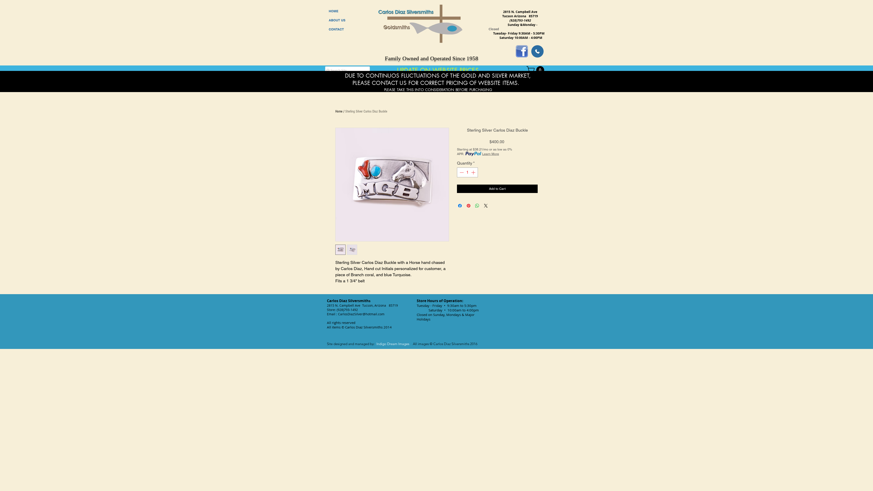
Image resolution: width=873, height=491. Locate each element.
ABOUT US (337, 20)
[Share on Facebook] (460, 205)
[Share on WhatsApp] (477, 205)
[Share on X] (486, 205)
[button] (536, 70)
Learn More (490, 154)
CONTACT (336, 29)
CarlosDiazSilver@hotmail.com (361, 314)
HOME (333, 11)
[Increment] (473, 172)
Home (338, 111)
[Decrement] (461, 172)
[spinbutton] (467, 172)
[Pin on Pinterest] (468, 205)
